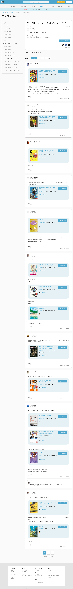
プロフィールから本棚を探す (27, 575)
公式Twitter (50, 577)
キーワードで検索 (25, 570)
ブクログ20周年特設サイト (39, 582)
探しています (8, 31)
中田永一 (41, 310)
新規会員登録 (60, 1)
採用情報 (42, 587)
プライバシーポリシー (31, 587)
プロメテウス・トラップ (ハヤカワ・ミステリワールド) (48, 502)
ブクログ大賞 (13, 575)
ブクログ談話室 (13, 574)
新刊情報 (12, 571)
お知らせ (49, 570)
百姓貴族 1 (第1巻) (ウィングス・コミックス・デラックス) (48, 150)
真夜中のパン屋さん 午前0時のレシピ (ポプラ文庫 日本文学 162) (48, 117)
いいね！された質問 (10, 55)
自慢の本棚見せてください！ (12, 67)
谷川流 (40, 384)
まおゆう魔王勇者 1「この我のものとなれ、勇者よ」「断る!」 (48, 347)
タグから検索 (24, 571)
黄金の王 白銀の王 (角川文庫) (46, 265)
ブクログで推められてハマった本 (13, 70)
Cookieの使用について (21, 587)
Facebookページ (51, 578)
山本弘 (40, 289)
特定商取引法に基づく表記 (11, 587)
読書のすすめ (13, 578)
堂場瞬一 (41, 436)
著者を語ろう (8, 37)
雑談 (6, 40)
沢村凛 (40, 267)
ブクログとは (52, 1)
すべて (6, 26)
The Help (41, 219)
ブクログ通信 (13, 577)
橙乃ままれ (41, 350)
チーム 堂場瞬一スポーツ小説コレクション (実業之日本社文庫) (48, 432)
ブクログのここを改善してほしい (13, 61)
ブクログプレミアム (38, 575)
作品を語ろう (8, 34)
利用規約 (4, 587)
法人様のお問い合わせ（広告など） (54, 575)
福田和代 (41, 506)
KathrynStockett (42, 222)
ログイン (68, 1)
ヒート (40, 452)
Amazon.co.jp (43, 77)
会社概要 (37, 587)
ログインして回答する (64, 40)
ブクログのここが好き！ (11, 64)
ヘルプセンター (50, 571)
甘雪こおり (41, 74)
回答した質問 (8, 49)
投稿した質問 (8, 46)
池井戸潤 (41, 528)
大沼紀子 (41, 120)
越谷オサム (41, 191)
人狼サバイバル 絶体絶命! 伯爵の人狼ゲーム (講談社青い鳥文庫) (48, 71)
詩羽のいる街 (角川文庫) (45, 286)
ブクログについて (38, 570)
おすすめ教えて (9, 28)
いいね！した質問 (9, 52)
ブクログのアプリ (38, 574)
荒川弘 (40, 154)
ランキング (12, 570)
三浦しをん (41, 418)
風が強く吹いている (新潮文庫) (46, 415)
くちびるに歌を (42, 308)
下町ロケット (42, 526)
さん (32, 28)
